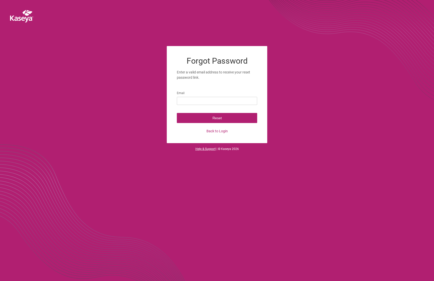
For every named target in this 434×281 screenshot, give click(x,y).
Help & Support (205, 149)
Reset (217, 118)
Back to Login (217, 131)
